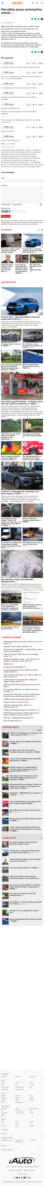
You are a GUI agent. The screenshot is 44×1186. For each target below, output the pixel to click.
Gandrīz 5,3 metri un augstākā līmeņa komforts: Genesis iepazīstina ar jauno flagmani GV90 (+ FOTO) (24, 769)
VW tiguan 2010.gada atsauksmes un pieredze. (22, 710)
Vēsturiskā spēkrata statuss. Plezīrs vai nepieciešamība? (17, 706)
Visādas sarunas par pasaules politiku (19, 699)
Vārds (3, 178)
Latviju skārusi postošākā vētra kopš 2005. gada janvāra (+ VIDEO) (10, 457)
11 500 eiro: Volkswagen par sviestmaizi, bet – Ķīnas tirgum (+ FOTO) (26, 734)
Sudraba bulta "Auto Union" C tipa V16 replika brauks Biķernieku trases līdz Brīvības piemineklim (22, 695)
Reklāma (14, 1166)
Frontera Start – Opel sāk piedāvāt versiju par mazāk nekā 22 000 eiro (32, 250)
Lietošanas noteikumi (31, 1166)
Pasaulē (17, 1082)
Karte (2, 1102)
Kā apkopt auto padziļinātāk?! (15, 667)
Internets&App (19, 1110)
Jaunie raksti (9, 838)
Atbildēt (40, 63)
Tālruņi (17, 1108)
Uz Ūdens (32, 1085)
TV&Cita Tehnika (19, 1113)
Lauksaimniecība (19, 1087)
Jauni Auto (18, 1076)
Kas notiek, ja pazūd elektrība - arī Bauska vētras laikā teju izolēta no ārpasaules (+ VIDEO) (21, 269)
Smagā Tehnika (5, 1087)
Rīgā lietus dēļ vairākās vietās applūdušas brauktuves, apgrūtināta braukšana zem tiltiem (10, 607)
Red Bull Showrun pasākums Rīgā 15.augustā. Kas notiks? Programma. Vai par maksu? (21, 714)
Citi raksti (6, 230)
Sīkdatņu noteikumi (30, 1170)
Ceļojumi (3, 1100)
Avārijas (17, 1095)
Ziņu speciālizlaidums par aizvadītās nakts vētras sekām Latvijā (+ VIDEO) (32, 457)
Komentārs (4, 185)
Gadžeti (31, 1113)
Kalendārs (32, 1126)
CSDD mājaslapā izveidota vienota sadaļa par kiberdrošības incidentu (32, 606)
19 (36, 632)
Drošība (3, 1095)
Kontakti (20, 1166)
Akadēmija (3, 1097)
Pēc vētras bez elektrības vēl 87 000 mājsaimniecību (32, 434)
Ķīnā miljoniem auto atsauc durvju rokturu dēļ (32, 543)
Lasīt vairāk (12, 327)
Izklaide (31, 1082)
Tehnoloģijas (5, 1106)
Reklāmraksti (4, 1089)
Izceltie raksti (8, 282)
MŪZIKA (9, 664)
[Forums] (32, 3)
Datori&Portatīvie (33, 1108)
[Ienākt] (41, 3)
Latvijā (2, 1082)
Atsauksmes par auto (6, 1140)
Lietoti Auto (4, 1076)
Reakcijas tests (19, 1102)
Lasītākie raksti (10, 727)
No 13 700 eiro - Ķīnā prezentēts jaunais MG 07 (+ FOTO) (33, 345)
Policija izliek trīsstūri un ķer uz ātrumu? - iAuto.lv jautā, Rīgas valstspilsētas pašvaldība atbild (32, 629)
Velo (16, 1085)
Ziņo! (8, 1166)
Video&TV (4, 1130)
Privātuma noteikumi (15, 1170)
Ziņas (3, 1080)
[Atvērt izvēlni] (2, 3)
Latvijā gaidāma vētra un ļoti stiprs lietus (10, 628)
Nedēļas (39, 730)
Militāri (16, 1100)
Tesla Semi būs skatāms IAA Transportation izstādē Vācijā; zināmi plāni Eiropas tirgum (11, 545)
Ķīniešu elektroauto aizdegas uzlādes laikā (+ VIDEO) (32, 520)
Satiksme (17, 1097)
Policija (31, 1095)
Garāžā (31, 1097)
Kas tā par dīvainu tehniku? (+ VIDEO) (24, 868)
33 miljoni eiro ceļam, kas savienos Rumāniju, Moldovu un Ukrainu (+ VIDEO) (25, 751)
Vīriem (3, 1093)
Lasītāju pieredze (7, 1138)
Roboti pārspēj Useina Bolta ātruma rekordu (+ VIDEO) (31, 366)
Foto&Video (4, 1113)
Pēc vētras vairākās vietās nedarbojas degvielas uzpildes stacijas (10, 250)
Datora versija (22, 1174)
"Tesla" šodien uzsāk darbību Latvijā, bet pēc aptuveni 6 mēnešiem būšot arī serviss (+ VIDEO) (25, 829)
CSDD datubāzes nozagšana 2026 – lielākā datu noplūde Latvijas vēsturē (20, 680)
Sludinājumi (5, 1074)
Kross (16, 1121)
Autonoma (32, 1076)
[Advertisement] (22, 951)
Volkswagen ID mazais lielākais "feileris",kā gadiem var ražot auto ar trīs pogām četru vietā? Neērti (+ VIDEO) (11, 522)
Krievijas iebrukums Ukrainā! (16, 702)
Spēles (31, 1110)
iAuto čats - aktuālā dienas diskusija (18, 718)
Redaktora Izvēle (19, 1089)
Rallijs (2, 1121)
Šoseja (31, 1121)
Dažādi (3, 1115)
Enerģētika (4, 1108)
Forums (4, 1134)
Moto (2, 1085)
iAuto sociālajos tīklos (13, 721)
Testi (30, 1087)
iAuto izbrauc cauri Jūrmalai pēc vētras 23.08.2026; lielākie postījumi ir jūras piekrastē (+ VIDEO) (11, 367)
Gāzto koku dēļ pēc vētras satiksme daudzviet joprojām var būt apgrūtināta (10, 436)
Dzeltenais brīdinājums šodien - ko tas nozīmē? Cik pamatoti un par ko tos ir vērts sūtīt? (21, 660)
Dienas (33, 730)
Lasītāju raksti (33, 1140)
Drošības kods (5, 208)
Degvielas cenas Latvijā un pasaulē (18, 646)
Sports (3, 1119)
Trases (17, 1126)
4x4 (2, 1123)
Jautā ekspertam (7, 1150)
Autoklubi (31, 1100)
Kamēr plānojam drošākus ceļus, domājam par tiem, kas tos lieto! (7, 268)
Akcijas (3, 1146)
